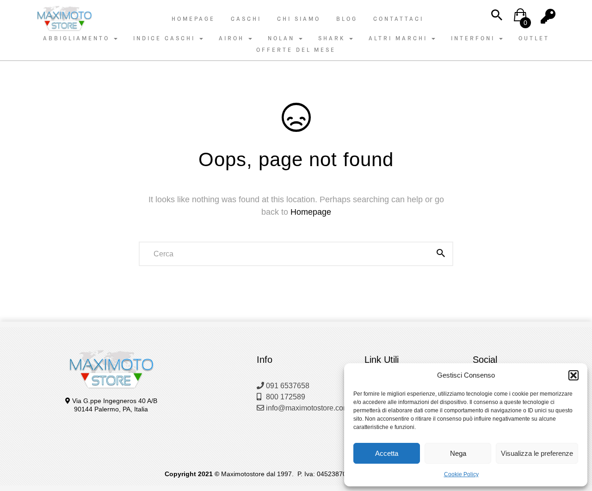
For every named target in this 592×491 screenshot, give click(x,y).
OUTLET (533, 38)
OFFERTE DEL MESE (296, 50)
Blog (347, 19)
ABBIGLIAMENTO (78, 38)
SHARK (333, 38)
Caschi (246, 19)
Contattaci (398, 19)
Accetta (386, 453)
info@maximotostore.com (306, 408)
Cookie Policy (461, 474)
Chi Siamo (299, 19)
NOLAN (283, 38)
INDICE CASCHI (165, 38)
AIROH (233, 38)
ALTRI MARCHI (400, 38)
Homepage (193, 19)
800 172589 (284, 397)
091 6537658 (286, 386)
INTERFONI (474, 38)
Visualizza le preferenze (537, 453)
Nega (458, 453)
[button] (573, 375)
